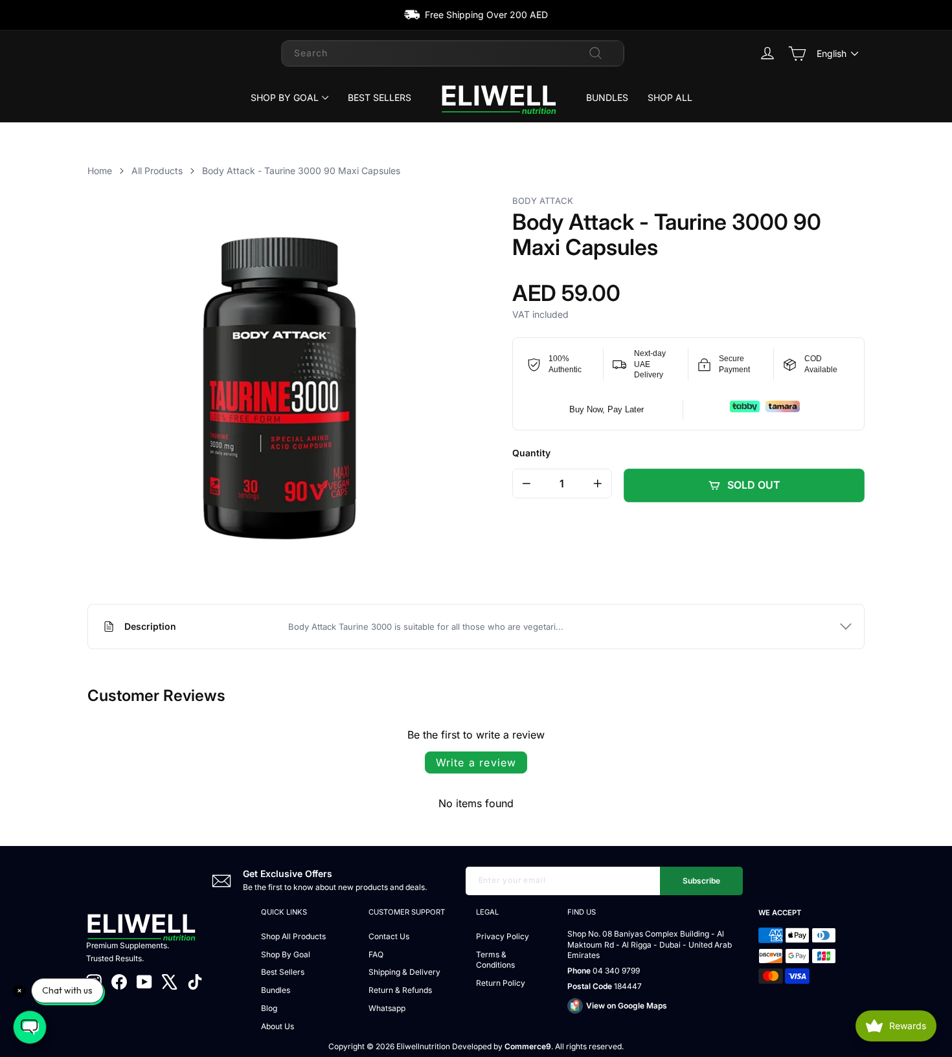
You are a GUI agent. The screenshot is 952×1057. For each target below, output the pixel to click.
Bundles (607, 97)
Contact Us (388, 936)
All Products (157, 170)
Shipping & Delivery (404, 972)
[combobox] (453, 53)
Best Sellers (379, 97)
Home (99, 170)
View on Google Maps (626, 1005)
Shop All (670, 97)
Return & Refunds (400, 990)
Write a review (476, 762)
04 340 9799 (616, 970)
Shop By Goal (285, 97)
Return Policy (500, 983)
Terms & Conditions (495, 960)
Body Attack (542, 200)
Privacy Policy (502, 936)
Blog (269, 1008)
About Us (277, 1026)
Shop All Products (293, 936)
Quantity (531, 452)
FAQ (375, 954)
